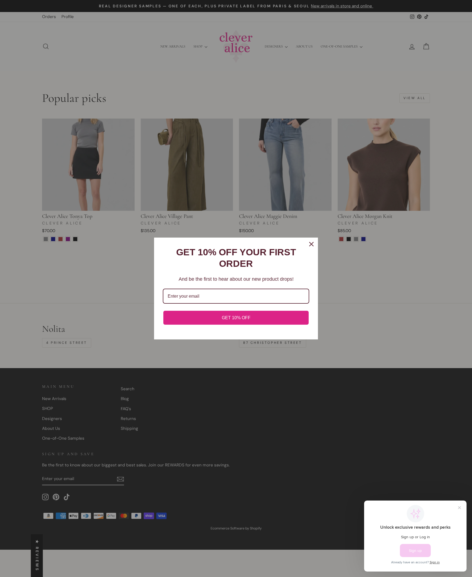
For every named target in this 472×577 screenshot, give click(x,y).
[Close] (311, 244)
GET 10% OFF (236, 317)
